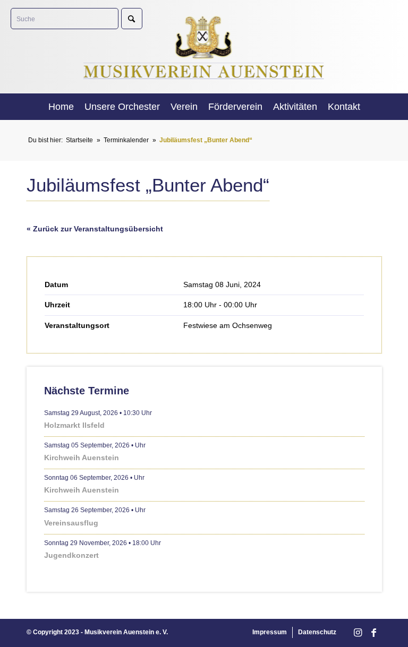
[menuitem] (61, 106)
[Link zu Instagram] (358, 633)
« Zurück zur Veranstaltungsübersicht (95, 229)
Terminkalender (126, 140)
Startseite (79, 140)
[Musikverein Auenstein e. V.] (204, 46)
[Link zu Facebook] (373, 633)
